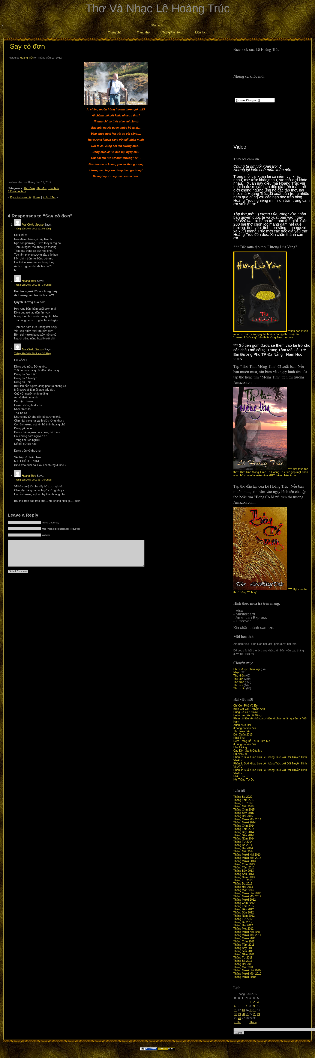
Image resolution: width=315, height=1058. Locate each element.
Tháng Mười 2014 (244, 822)
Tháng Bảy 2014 (243, 832)
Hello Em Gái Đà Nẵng (247, 715)
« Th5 (237, 1022)
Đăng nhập (157, 25)
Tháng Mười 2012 (244, 899)
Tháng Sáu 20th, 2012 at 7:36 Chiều (32, 479)
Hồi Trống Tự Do (243, 779)
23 (254, 1014)
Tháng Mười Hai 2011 (246, 931)
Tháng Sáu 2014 (243, 835)
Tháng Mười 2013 (244, 861)
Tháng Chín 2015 (244, 809)
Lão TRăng (240, 747)
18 (235, 1014)
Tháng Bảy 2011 (243, 947)
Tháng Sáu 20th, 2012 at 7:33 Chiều (32, 284)
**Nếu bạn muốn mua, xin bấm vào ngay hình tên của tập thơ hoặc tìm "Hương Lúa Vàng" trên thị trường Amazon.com (270, 334)
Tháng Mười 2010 (244, 976)
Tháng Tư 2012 (242, 919)
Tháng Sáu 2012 (243, 912)
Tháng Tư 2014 (242, 841)
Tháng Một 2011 (243, 967)
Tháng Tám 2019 (243, 800)
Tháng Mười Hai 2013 (247, 854)
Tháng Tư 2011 (242, 957)
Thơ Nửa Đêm (242, 731)
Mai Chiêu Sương (33, 224)
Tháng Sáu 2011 (243, 951)
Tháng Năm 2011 (243, 954)
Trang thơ (143, 32)
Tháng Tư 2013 (242, 880)
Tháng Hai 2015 (243, 816)
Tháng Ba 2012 (242, 922)
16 (254, 1010)
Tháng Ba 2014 (242, 845)
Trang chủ (115, 32)
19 (239, 1014)
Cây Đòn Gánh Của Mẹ (247, 750)
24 (258, 1014)
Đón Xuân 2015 (242, 734)
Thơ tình (238, 682)
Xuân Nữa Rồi (242, 724)
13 (243, 1010)
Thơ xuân (239, 688)
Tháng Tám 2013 (243, 867)
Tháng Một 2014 (243, 851)
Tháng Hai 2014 (243, 848)
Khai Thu (238, 737)
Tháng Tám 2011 (243, 944)
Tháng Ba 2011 (242, 960)
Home (36, 197)
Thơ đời (238, 678)
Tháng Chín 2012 (244, 902)
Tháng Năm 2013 (244, 877)
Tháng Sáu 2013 (243, 874)
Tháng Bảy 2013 (243, 870)
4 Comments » (17, 191)
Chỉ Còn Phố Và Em (245, 705)
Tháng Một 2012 (243, 928)
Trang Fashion (172, 32)
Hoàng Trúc (27, 57)
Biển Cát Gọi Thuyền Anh (249, 708)
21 (247, 1014)
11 (235, 1010)
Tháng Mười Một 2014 (247, 819)
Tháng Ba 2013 (242, 883)
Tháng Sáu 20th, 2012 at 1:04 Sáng (32, 228)
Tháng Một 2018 (243, 806)
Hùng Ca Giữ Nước (245, 712)
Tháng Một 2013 (243, 890)
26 (239, 1018)
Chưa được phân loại (246, 669)
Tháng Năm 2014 (244, 838)
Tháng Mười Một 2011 (247, 935)
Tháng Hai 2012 (243, 925)
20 (243, 1014)
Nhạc (236, 672)
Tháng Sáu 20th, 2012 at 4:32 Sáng (32, 353)
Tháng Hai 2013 (243, 886)
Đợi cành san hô (20, 197)
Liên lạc (200, 32)
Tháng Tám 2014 (243, 828)
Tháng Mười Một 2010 (247, 973)
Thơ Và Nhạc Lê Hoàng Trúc (158, 8)
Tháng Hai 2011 (243, 964)
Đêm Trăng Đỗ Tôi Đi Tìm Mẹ (251, 741)
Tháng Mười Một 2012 (247, 896)
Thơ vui (238, 685)
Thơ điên (238, 675)
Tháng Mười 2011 (244, 938)
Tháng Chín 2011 (243, 941)
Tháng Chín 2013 (244, 864)
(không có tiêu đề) (244, 728)
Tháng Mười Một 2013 (247, 857)
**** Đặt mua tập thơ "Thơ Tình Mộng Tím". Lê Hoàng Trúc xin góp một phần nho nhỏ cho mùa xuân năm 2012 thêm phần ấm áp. (270, 472)
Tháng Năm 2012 (244, 915)
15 (250, 1010)
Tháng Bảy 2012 (243, 909)
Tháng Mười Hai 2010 (247, 970)
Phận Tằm (49, 197)
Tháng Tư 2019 (242, 803)
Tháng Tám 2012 (243, 906)
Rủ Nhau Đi (240, 753)
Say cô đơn (27, 46)
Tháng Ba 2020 (242, 796)
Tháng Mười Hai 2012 (247, 893)
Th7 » (252, 1022)
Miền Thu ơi (240, 776)
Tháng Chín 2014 (244, 825)
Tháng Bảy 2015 (243, 812)
